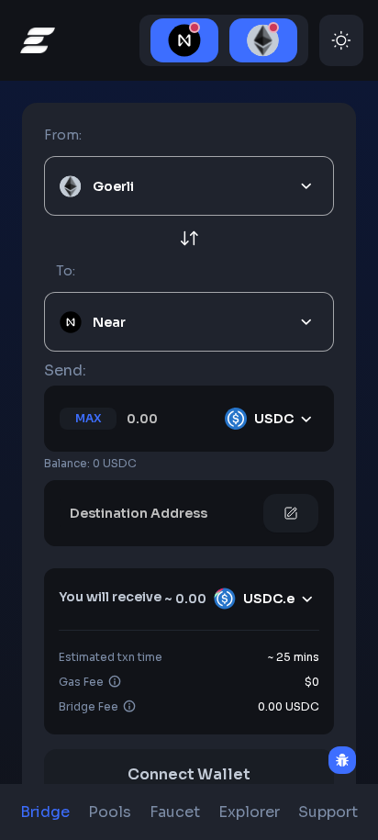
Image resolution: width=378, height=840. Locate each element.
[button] (189, 707)
